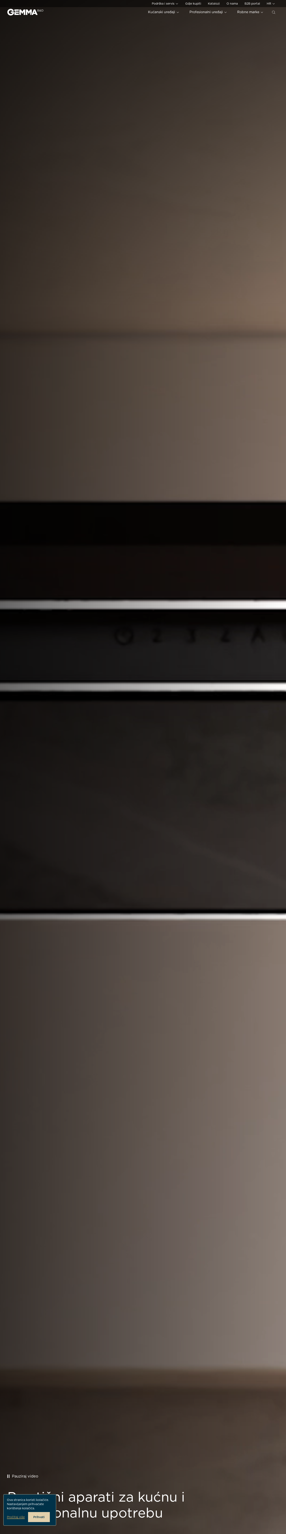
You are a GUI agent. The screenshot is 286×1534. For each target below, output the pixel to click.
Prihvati (39, 1517)
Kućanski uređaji (162, 12)
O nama (232, 3)
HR (269, 3)
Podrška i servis (163, 3)
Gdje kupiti (193, 3)
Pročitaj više (16, 1517)
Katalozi (214, 3)
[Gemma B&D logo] (25, 12)
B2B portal (252, 3)
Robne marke (248, 12)
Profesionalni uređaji (206, 12)
